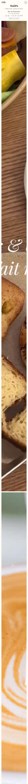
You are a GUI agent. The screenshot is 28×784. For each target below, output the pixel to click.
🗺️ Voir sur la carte (13, 18)
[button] (26, 2)
